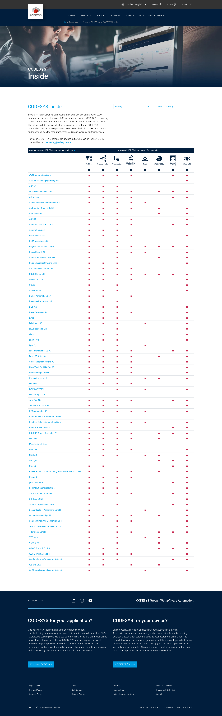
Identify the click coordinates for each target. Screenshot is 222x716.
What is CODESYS (164, 685)
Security (160, 694)
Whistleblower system (124, 694)
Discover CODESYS (41, 664)
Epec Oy (32, 345)
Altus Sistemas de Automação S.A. (45, 202)
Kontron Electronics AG (39, 427)
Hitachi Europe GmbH (39, 372)
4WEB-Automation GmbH (40, 175)
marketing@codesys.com (58, 142)
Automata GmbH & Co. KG (41, 224)
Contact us (119, 690)
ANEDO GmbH (35, 213)
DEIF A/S (33, 307)
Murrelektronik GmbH (38, 444)
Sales (74, 685)
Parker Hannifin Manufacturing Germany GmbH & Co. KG (55, 471)
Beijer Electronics (37, 235)
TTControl (33, 537)
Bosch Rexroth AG (37, 252)
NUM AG (33, 455)
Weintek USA (35, 565)
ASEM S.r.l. (34, 219)
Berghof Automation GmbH (41, 246)
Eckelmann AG (35, 323)
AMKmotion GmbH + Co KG (41, 208)
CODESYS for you (125, 664)
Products (86, 15)
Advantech (34, 197)
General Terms (35, 694)
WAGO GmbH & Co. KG (39, 548)
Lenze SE (33, 438)
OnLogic (33, 460)
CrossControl (35, 290)
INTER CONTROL (37, 389)
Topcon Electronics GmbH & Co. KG (45, 526)
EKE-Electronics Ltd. (38, 329)
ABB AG (32, 186)
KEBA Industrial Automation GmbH (45, 416)
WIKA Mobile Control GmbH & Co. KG (46, 570)
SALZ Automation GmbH (40, 493)
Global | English (134, 4)
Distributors (77, 690)
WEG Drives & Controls (39, 554)
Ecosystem (69, 15)
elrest (31, 334)
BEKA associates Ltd (38, 241)
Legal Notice (34, 685)
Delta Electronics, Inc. (38, 312)
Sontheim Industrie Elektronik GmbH (45, 521)
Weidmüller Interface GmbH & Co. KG (46, 559)
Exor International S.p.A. (40, 351)
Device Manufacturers (151, 15)
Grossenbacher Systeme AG (41, 362)
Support (101, 15)
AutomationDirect (37, 230)
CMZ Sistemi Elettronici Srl (41, 268)
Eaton (31, 318)
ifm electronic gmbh (38, 378)
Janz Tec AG (35, 400)
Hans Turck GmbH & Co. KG (41, 367)
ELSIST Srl (34, 340)
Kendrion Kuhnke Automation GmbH (45, 422)
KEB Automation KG (38, 411)
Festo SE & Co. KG (37, 356)
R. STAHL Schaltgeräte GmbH (42, 488)
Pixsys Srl (33, 477)
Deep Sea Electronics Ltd (40, 301)
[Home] (35, 11)
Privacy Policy (35, 690)
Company (116, 15)
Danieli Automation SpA (40, 296)
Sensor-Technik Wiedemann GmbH (45, 510)
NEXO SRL (34, 449)
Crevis (32, 285)
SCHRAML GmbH (37, 499)
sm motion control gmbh (40, 515)
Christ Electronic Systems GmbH (43, 263)
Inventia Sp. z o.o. (37, 394)
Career (130, 15)
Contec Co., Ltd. (36, 279)
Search (117, 685)
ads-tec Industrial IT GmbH (41, 191)
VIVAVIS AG (34, 543)
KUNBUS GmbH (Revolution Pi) (43, 433)
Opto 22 (32, 466)
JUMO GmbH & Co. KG (39, 405)
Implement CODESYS (165, 690)
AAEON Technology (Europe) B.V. (44, 181)
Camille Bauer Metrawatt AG (42, 257)
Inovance (33, 384)
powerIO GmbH (36, 482)
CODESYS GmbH (37, 274)
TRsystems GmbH (37, 532)
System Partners (79, 694)
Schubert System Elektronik (41, 504)
